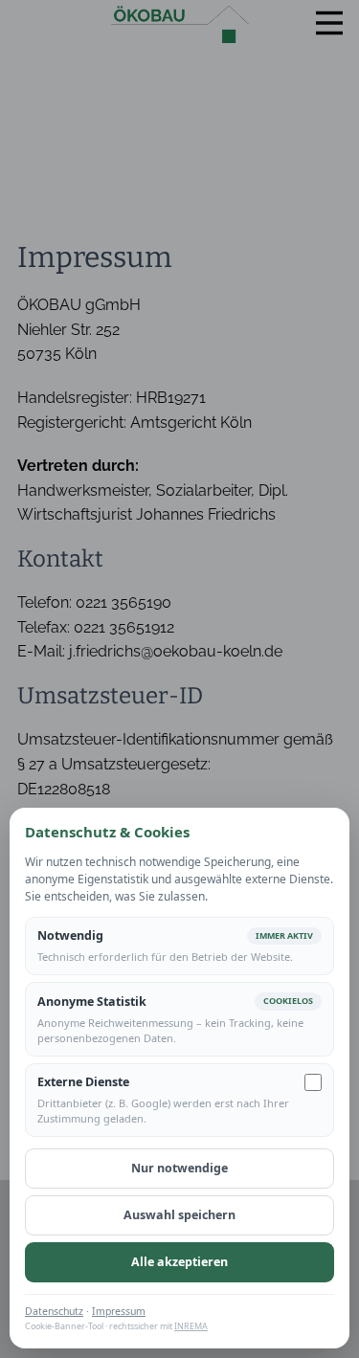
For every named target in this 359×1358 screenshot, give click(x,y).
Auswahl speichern (179, 1215)
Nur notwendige (179, 1168)
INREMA (191, 1326)
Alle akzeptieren (179, 1262)
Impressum (119, 1311)
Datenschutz (54, 1311)
